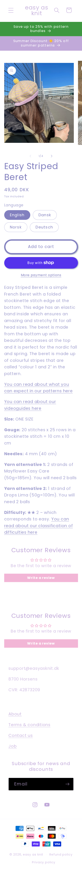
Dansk (44, 215)
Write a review (41, 577)
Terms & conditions (29, 725)
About (15, 714)
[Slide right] (51, 156)
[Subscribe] (67, 784)
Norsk (16, 227)
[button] (11, 10)
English (17, 215)
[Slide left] (30, 156)
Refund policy (61, 854)
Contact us (20, 735)
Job (12, 746)
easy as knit (33, 854)
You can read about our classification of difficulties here (38, 525)
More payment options (41, 275)
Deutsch (44, 227)
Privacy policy (43, 862)
